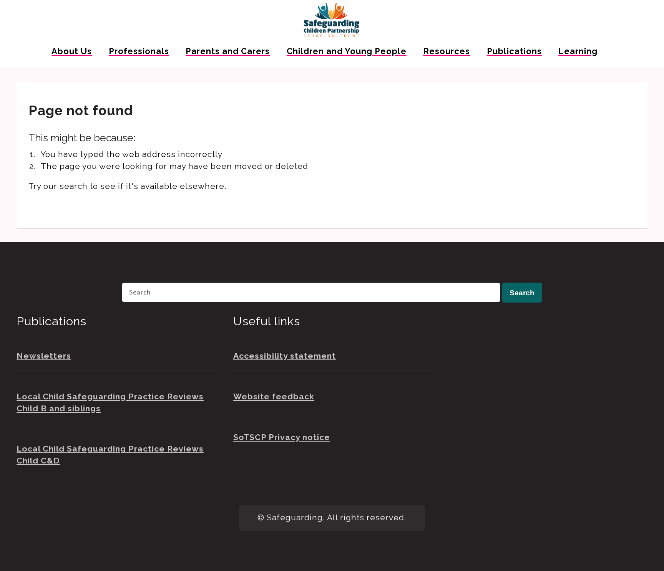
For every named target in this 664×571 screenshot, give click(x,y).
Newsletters (44, 356)
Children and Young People (347, 51)
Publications (514, 51)
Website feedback (273, 396)
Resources (446, 51)
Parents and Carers (228, 51)
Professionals (139, 51)
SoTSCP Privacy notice (281, 437)
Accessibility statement (284, 356)
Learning (578, 51)
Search (522, 292)
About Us (71, 51)
